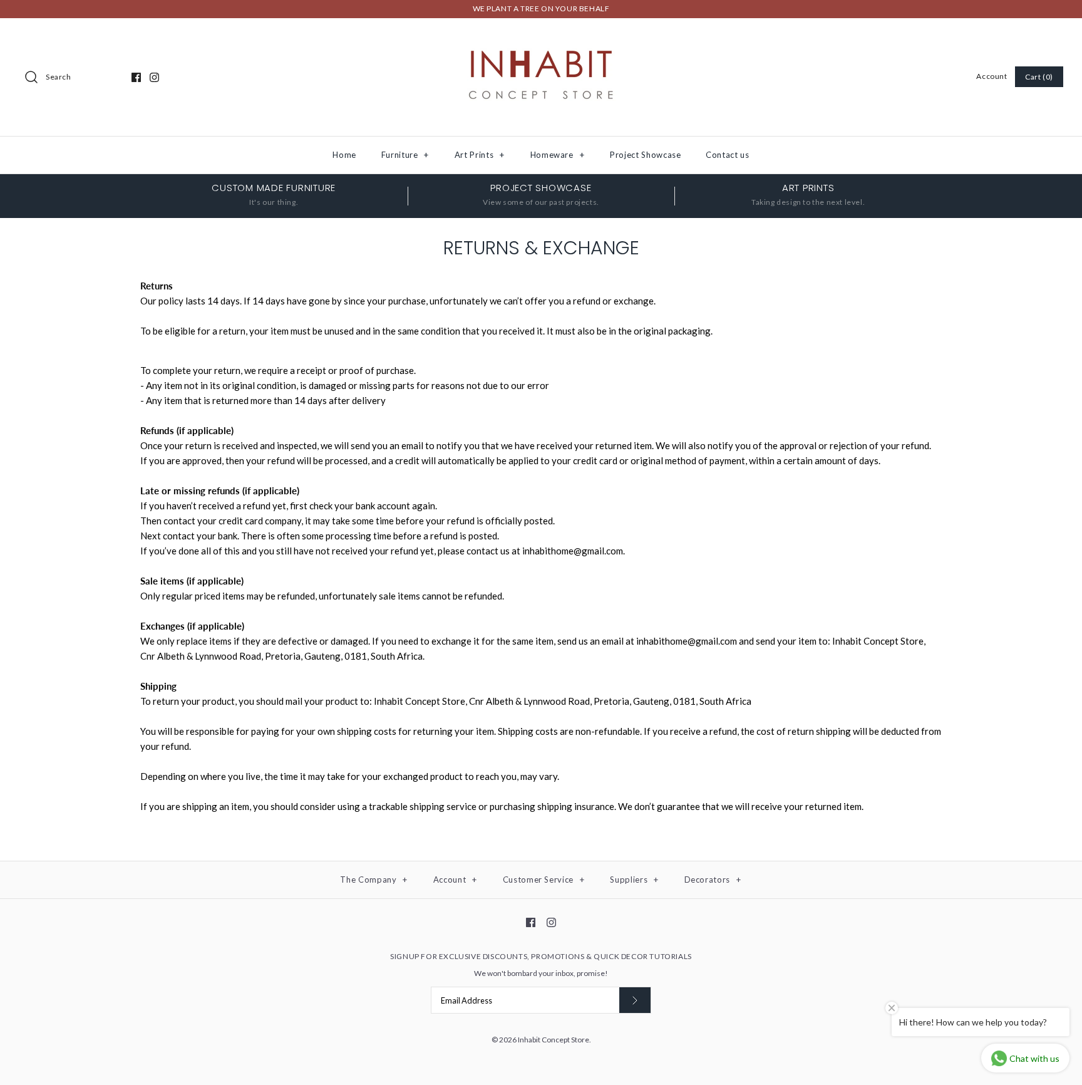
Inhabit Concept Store (553, 1039)
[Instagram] (154, 77)
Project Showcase (645, 155)
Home (344, 155)
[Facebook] (136, 77)
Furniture (405, 155)
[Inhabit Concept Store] (541, 38)
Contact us (728, 155)
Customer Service (544, 880)
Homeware (557, 155)
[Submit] (635, 1000)
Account (991, 76)
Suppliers (634, 880)
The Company (374, 880)
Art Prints (480, 155)
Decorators (712, 880)
